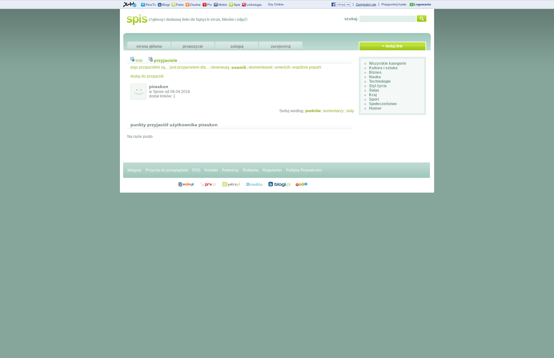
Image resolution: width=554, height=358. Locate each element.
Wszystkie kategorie (387, 63)
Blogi (166, 4)
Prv (209, 4)
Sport (374, 99)
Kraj (373, 95)
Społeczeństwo (383, 104)
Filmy (231, 184)
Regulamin (272, 170)
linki (139, 60)
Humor (375, 108)
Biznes (375, 72)
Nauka (375, 77)
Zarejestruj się (366, 4)
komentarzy (333, 111)
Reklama (250, 170)
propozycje (193, 46)
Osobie (195, 4)
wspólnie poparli (306, 67)
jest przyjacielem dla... (189, 67)
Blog (279, 184)
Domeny (208, 184)
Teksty (254, 184)
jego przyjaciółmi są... (149, 67)
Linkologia (254, 4)
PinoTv (151, 4)
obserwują (220, 67)
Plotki (301, 184)
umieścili (282, 67)
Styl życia (378, 86)
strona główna (149, 46)
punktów (313, 111)
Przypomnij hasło (394, 4)
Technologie (380, 81)
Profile (186, 184)
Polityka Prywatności (304, 170)
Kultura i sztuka (383, 68)
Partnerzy (230, 170)
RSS (196, 170)
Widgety (134, 170)
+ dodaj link (392, 46)
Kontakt (211, 170)
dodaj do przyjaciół (147, 76)
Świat (374, 90)
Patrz (180, 4)
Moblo (222, 4)
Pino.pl (130, 4)
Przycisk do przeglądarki (167, 170)
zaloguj (237, 46)
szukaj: (351, 18)
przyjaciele (165, 60)
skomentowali (260, 67)
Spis (237, 4)
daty (350, 111)
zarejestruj (280, 46)
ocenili (238, 67)
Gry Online (276, 4)
